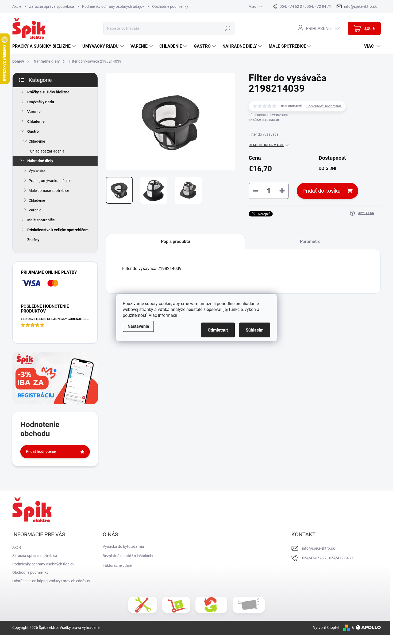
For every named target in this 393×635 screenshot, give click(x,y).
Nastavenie (138, 326)
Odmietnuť (218, 329)
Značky (33, 240)
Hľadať (227, 28)
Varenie (34, 111)
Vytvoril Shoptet (326, 627)
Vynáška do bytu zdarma (123, 546)
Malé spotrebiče (41, 220)
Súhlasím (255, 329)
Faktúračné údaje (117, 565)
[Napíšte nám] (248, 604)
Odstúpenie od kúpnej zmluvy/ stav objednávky (51, 581)
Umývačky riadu (40, 102)
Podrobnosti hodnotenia (324, 106)
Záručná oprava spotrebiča (51, 6)
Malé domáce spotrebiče (49, 190)
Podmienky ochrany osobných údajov (113, 6)
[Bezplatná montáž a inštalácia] (143, 605)
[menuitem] (44, 46)
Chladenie (36, 121)
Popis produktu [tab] (175, 241)
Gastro (33, 131)
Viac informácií (163, 315)
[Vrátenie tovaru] (211, 605)
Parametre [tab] (310, 241)
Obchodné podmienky (170, 6)
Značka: (264, 120)
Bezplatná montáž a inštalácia (128, 556)
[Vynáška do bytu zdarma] (176, 605)
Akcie (16, 6)
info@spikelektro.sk (318, 548)
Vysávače (37, 171)
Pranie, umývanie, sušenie (50, 180)
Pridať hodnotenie (41, 451)
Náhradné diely (40, 161)
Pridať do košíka (321, 191)
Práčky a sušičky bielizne (48, 92)
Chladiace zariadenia (47, 151)
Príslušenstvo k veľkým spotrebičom (57, 230)
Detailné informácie (266, 145)
